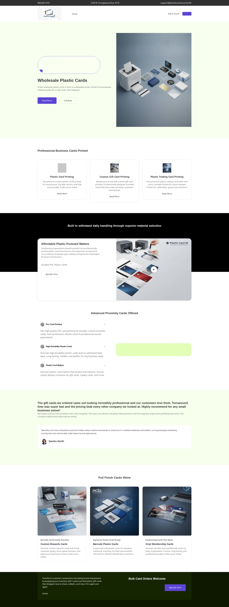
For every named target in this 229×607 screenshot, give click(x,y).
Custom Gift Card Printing (114, 176)
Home (74, 14)
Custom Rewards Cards (54, 544)
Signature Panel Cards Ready (106, 540)
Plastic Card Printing (62, 176)
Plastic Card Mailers (55, 365)
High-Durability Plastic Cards (59, 346)
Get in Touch (173, 13)
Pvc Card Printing (54, 324)
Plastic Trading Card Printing (167, 176)
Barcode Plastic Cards (105, 544)
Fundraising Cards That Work (159, 540)
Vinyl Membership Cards (159, 544)
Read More (47, 100)
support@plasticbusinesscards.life (175, 3)
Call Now (68, 100)
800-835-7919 (43, 3)
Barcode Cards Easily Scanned (55, 540)
